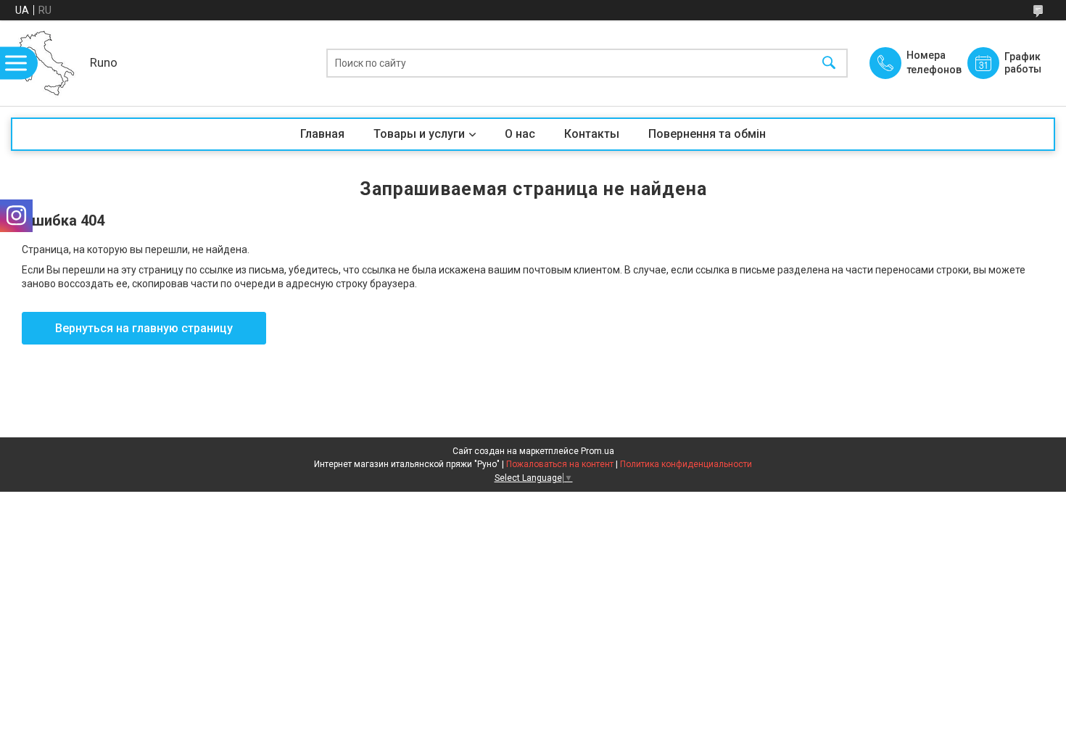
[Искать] (828, 63)
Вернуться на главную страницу (144, 328)
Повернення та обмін (707, 134)
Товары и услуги (419, 134)
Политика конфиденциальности (686, 464)
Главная (322, 134)
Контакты (591, 134)
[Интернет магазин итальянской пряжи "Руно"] (47, 63)
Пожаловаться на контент (559, 464)
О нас (520, 134)
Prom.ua (597, 451)
